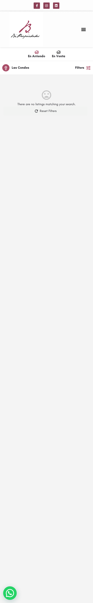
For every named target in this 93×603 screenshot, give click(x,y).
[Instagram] (46, 5)
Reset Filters (48, 111)
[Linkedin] (56, 5)
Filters (79, 68)
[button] (83, 29)
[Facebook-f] (37, 5)
